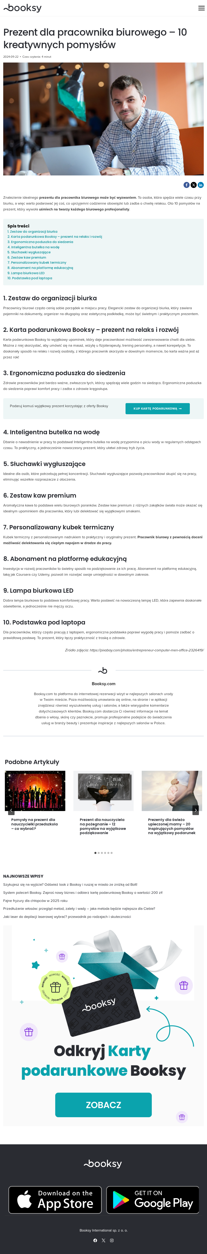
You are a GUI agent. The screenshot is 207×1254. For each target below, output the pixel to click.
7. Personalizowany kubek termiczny (36, 262)
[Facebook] (95, 1240)
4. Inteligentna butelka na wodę (33, 247)
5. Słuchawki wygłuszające (29, 252)
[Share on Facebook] (187, 185)
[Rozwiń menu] (201, 8)
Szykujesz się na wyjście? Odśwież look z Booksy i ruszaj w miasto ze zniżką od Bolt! (70, 884)
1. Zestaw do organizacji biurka (32, 231)
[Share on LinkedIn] (201, 185)
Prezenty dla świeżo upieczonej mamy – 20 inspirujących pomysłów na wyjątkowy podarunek (171, 826)
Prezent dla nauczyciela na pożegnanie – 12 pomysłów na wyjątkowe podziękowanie (103, 826)
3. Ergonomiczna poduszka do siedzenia (40, 242)
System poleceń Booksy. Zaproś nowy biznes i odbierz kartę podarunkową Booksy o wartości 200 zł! (83, 892)
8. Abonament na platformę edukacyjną (40, 267)
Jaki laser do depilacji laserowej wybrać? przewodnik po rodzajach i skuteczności (67, 916)
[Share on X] (194, 185)
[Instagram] (111, 1240)
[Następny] (195, 810)
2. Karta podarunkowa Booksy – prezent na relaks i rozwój (54, 236)
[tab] (95, 853)
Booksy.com (103, 684)
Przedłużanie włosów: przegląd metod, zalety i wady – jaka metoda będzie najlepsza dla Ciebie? (79, 908)
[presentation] (35, 791)
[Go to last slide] (11, 810)
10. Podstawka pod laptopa (29, 278)
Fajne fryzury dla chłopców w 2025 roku (35, 900)
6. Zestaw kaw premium (26, 257)
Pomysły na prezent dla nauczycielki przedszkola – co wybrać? (34, 824)
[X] (103, 1240)
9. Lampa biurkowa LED (25, 273)
